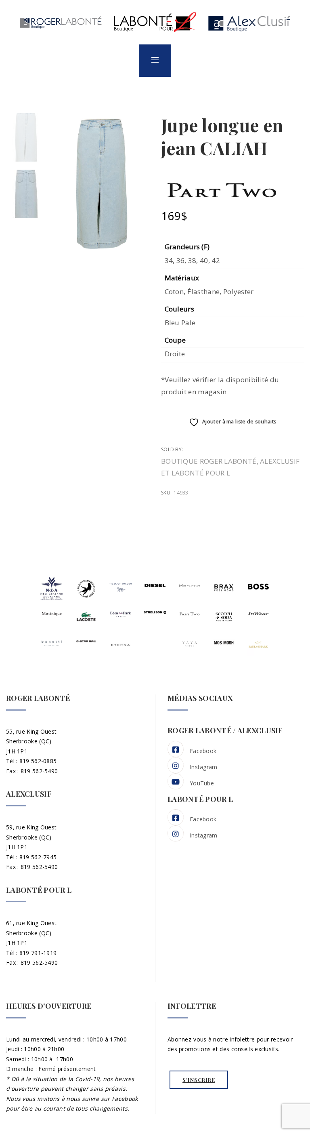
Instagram (204, 767)
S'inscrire (198, 1080)
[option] (26, 137)
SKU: (166, 492)
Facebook (203, 751)
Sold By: (172, 449)
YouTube (202, 783)
